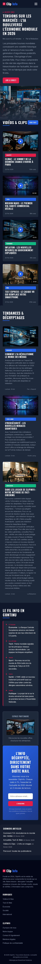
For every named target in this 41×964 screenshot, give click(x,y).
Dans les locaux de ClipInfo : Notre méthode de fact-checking (20, 492)
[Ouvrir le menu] (36, 4)
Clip (12, 3)
